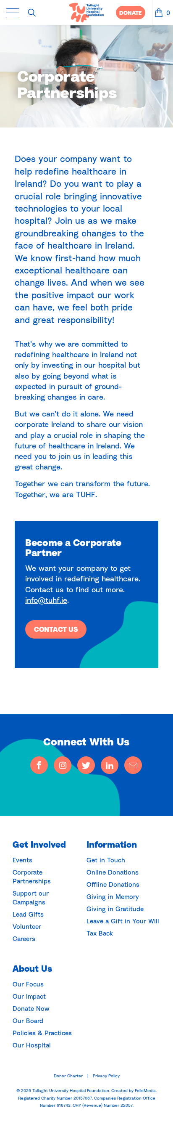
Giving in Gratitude (115, 908)
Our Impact (29, 996)
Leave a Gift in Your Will (122, 921)
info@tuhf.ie (46, 599)
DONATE (130, 12)
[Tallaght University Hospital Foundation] (86, 12)
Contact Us (56, 629)
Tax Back (99, 933)
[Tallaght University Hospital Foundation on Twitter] (86, 765)
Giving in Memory (112, 896)
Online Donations (112, 872)
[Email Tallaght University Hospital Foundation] (133, 765)
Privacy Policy (106, 1075)
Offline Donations (112, 884)
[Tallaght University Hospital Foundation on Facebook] (39, 765)
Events (22, 860)
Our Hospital (32, 1045)
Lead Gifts (28, 914)
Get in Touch (105, 860)
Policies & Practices (42, 1033)
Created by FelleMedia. (134, 1090)
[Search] (35, 12)
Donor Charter (68, 1075)
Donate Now (31, 1008)
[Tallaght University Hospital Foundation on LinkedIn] (109, 765)
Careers (24, 938)
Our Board (28, 1020)
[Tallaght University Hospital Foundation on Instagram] (62, 765)
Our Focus (28, 984)
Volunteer (27, 926)
